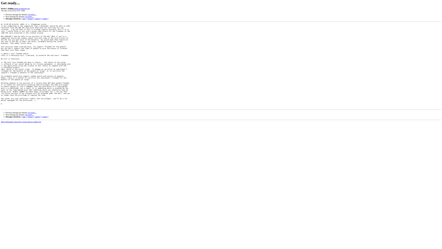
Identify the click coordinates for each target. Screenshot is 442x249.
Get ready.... (32, 15)
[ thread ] (30, 19)
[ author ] (45, 19)
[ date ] (24, 19)
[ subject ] (37, 19)
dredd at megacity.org (22, 9)
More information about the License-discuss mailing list (21, 122)
